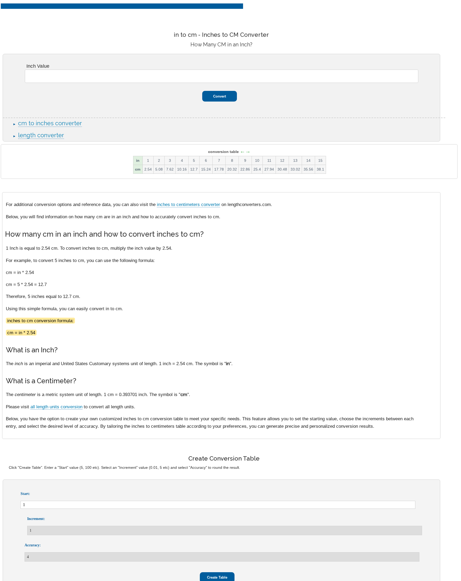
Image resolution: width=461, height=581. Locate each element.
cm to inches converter (50, 123)
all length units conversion (56, 406)
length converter (41, 135)
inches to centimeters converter (188, 204)
